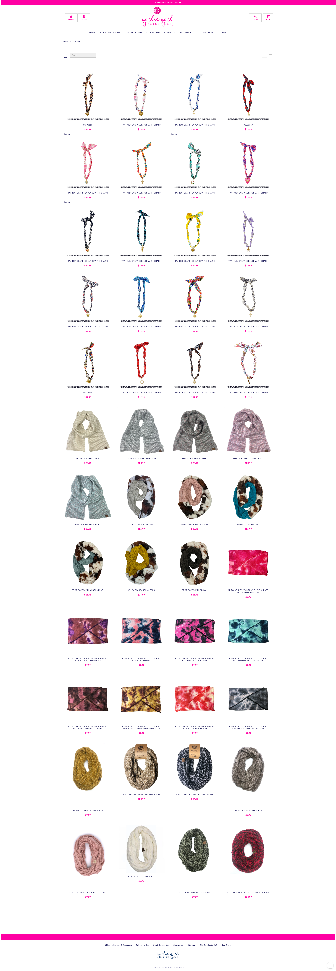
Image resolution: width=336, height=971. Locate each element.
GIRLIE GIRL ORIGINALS (111, 33)
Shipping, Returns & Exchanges (118, 945)
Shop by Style (153, 33)
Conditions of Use (161, 945)
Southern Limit (134, 33)
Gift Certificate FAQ (208, 945)
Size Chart (226, 945)
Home (65, 42)
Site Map (191, 945)
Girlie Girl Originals (175, 967)
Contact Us (178, 945)
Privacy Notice (142, 945)
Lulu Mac (91, 33)
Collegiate (170, 33)
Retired (222, 33)
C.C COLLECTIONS (205, 33)
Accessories (186, 33)
